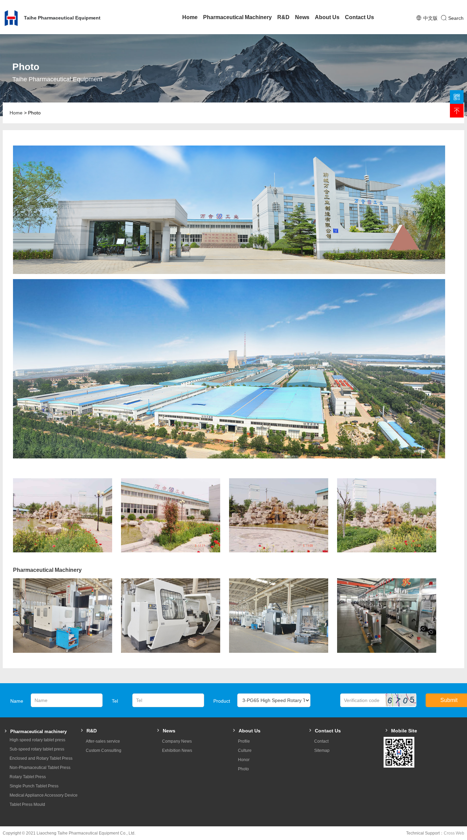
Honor (244, 759)
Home (190, 17)
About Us (327, 17)
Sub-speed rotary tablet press (37, 749)
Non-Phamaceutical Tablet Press (40, 767)
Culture (245, 750)
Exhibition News (177, 750)
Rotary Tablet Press (28, 776)
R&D (283, 17)
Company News (177, 741)
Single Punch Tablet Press (34, 786)
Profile (244, 741)
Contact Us (359, 17)
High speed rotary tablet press (37, 740)
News (302, 17)
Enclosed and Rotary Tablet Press (41, 758)
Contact (321, 741)
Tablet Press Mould (27, 804)
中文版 (430, 18)
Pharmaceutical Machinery (237, 17)
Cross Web (454, 833)
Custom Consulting (103, 750)
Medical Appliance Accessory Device (44, 795)
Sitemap (322, 750)
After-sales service (103, 741)
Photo (243, 769)
